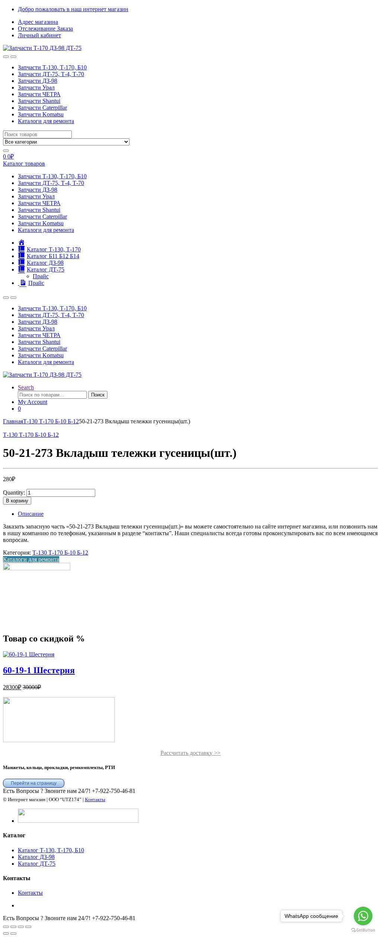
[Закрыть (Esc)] (28, 927)
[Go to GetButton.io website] (363, 930)
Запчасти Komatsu (41, 114)
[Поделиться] (21, 927)
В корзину (17, 500)
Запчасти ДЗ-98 (37, 81)
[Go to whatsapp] (363, 916)
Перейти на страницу (34, 783)
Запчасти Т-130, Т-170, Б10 (52, 67)
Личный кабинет (39, 35)
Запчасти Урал (36, 87)
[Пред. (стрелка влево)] (6, 933)
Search (26, 387)
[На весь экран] (13, 927)
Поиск (98, 395)
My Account (32, 402)
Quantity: (14, 492)
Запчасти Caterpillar (42, 107)
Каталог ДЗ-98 (36, 857)
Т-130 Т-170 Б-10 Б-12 (51, 421)
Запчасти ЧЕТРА (39, 94)
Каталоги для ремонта (46, 121)
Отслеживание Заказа (45, 28)
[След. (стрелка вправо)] (13, 933)
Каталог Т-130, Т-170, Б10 (51, 850)
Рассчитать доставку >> (190, 753)
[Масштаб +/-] (6, 927)
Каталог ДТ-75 (36, 863)
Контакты (95, 799)
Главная (13, 421)
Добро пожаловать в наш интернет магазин (73, 9)
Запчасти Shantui (39, 101)
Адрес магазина (38, 22)
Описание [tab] (31, 514)
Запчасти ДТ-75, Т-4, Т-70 (51, 74)
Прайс (41, 276)
